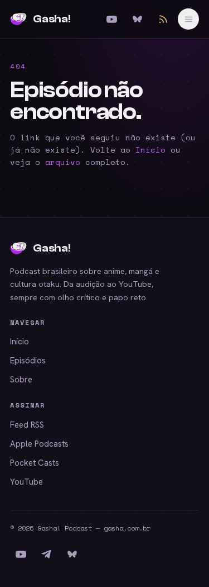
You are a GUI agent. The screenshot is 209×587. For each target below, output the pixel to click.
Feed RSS (27, 424)
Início (150, 149)
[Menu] (188, 19)
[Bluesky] (137, 19)
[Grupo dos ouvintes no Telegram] (46, 554)
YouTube (26, 481)
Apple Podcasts (39, 443)
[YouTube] (111, 19)
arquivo (62, 162)
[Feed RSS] (162, 19)
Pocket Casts (34, 462)
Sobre (21, 379)
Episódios (28, 360)
